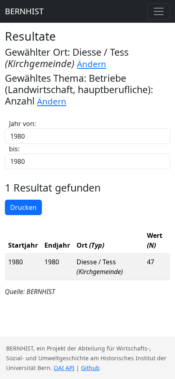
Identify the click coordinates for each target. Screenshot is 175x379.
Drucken (23, 207)
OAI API (64, 368)
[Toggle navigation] (158, 11)
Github (90, 368)
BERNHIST (24, 11)
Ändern (91, 64)
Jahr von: (22, 123)
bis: (14, 148)
